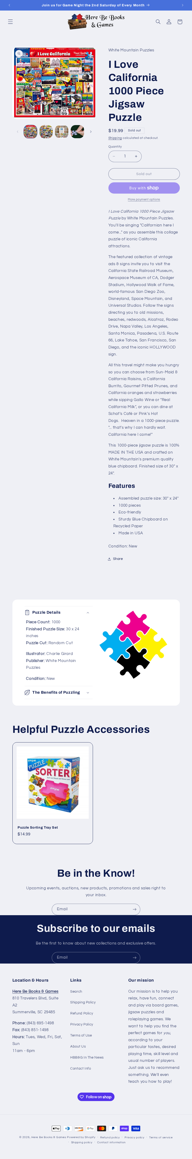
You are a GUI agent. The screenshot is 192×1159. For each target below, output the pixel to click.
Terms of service (161, 1137)
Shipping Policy (83, 1002)
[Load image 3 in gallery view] (61, 131)
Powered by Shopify (81, 1137)
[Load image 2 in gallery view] (46, 131)
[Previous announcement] (9, 5)
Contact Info (80, 1068)
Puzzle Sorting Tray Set (38, 827)
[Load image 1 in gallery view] (30, 131)
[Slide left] (17, 131)
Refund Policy (81, 1013)
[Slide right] (91, 131)
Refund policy (110, 1137)
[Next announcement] (182, 5)
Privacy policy (134, 1137)
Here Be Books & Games (48, 1137)
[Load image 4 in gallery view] (77, 131)
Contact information (111, 1142)
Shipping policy (81, 1142)
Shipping (115, 138)
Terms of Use (81, 1035)
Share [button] (118, 559)
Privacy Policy (81, 1024)
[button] (10, 21)
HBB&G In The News (87, 1057)
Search (76, 991)
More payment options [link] (144, 199)
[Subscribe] (134, 909)
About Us (78, 1046)
